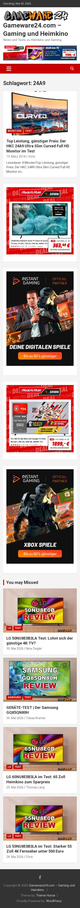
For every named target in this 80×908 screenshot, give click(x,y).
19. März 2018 (16, 156)
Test (28, 130)
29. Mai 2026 (14, 787)
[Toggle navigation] (9, 69)
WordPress (54, 901)
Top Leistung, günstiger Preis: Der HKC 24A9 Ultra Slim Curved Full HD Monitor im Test (37, 146)
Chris (31, 156)
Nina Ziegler (34, 648)
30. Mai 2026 (14, 648)
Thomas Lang (35, 787)
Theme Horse (45, 895)
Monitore (15, 130)
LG (9, 628)
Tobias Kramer (36, 718)
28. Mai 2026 (14, 857)
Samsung (14, 697)
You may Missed (22, 582)
